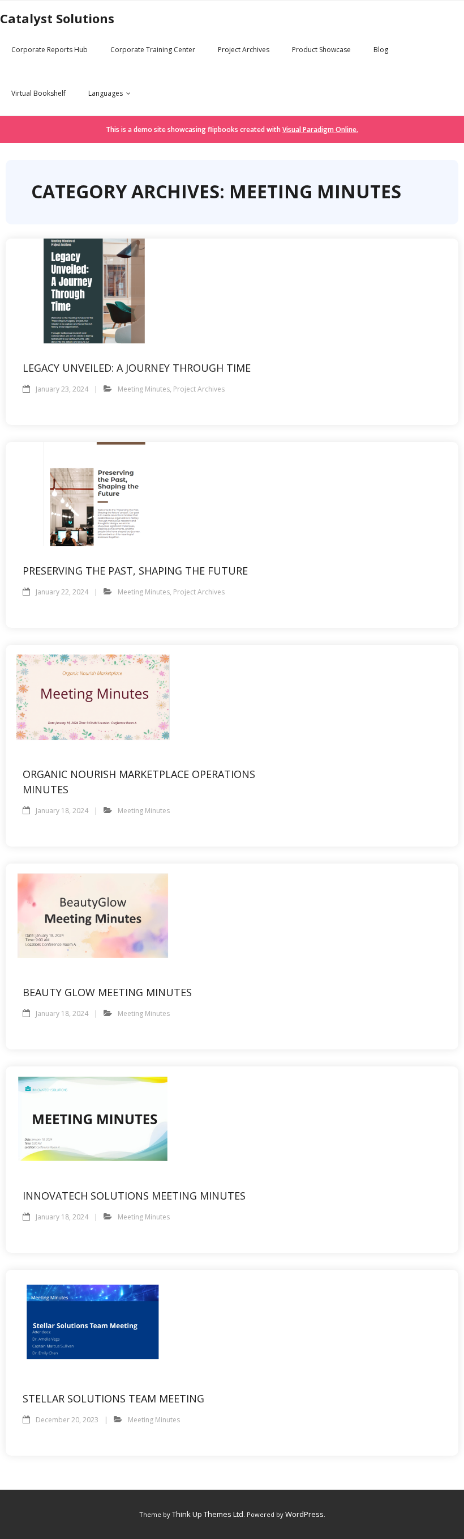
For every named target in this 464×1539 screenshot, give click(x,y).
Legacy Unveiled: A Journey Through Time (137, 368)
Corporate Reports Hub (49, 49)
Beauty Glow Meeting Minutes (107, 992)
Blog (380, 49)
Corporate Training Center (152, 49)
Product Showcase (321, 49)
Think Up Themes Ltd (207, 1514)
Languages (105, 93)
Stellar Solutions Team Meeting (113, 1398)
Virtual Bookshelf (38, 93)
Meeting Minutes (144, 389)
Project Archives (243, 49)
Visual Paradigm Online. (320, 129)
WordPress (304, 1514)
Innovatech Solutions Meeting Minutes (134, 1195)
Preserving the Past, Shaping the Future (135, 570)
